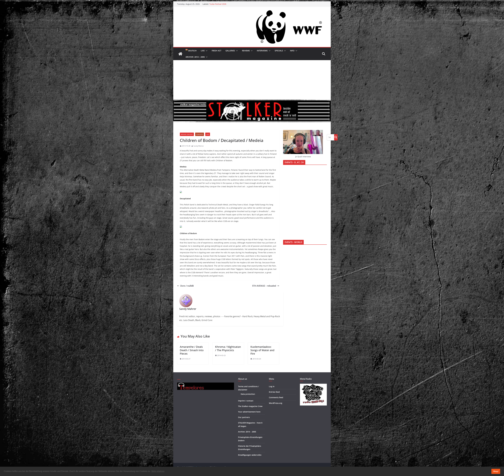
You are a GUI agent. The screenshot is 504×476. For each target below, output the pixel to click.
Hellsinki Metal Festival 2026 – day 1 (225, 4)
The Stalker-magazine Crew (250, 406)
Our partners (244, 417)
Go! (336, 137)
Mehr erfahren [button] (157, 471)
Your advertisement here (249, 411)
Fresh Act (216, 50)
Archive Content (187, 134)
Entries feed (274, 392)
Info (292, 50)
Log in (271, 386)
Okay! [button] (495, 471)
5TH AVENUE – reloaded (264, 285)
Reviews (246, 50)
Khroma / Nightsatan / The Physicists (228, 348)
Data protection (248, 394)
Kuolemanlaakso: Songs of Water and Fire (262, 350)
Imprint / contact (245, 400)
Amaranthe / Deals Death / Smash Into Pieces (192, 350)
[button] (206, 51)
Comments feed (276, 397)
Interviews (262, 50)
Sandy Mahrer (198, 146)
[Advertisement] (252, 79)
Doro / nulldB (187, 285)
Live (203, 50)
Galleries (230, 50)
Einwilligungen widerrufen (249, 455)
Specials (279, 50)
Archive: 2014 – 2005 (195, 57)
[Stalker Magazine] (180, 54)
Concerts (199, 134)
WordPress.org (275, 403)
